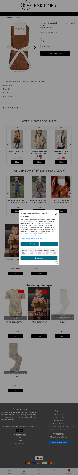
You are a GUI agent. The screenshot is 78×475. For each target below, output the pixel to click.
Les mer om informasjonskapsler (30, 236)
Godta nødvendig (29, 244)
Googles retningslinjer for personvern (31, 239)
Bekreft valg (39, 258)
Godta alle (48, 244)
